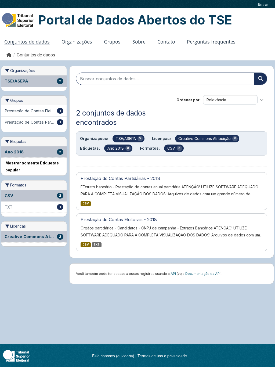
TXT (96, 244)
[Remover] (140, 138)
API (173, 274)
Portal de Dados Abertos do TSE (135, 19)
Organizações (76, 41)
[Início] (8, 55)
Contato (166, 41)
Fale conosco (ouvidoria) (113, 355)
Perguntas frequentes (211, 41)
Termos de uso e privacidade (162, 355)
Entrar (263, 4)
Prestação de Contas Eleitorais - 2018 (119, 219)
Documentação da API (202, 274)
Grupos (112, 41)
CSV (85, 203)
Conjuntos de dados (27, 41)
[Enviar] (260, 79)
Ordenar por (188, 100)
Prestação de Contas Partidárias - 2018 (120, 178)
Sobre (139, 41)
